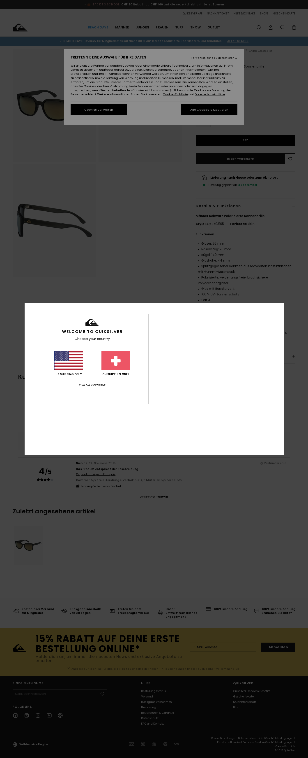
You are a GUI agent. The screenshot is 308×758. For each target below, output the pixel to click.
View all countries (92, 384)
